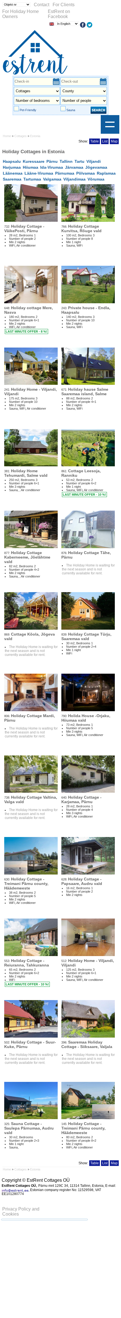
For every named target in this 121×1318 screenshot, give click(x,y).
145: (83, 1128)
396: (86, 1044)
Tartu (79, 161)
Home (7, 136)
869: (29, 636)
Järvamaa (74, 167)
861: (81, 473)
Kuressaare (33, 161)
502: (30, 1044)
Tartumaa (32, 179)
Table (94, 141)
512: (87, 962)
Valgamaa (52, 179)
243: (85, 310)
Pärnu (52, 161)
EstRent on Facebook (59, 14)
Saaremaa (12, 179)
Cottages (20, 136)
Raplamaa (106, 173)
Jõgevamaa (96, 167)
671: (84, 391)
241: (30, 391)
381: (26, 473)
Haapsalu (12, 161)
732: (24, 228)
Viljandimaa (74, 179)
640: (81, 799)
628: (81, 881)
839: (86, 636)
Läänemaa (13, 173)
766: (81, 228)
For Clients (64, 4)
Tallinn (66, 161)
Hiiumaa (30, 167)
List (104, 141)
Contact (41, 4)
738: (30, 799)
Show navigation (110, 124)
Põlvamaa (85, 173)
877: (27, 557)
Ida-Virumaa (51, 167)
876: (86, 554)
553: (26, 962)
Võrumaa (96, 179)
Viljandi (93, 161)
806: (29, 717)
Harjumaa (12, 167)
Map (114, 141)
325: (29, 1128)
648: (28, 310)
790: (85, 717)
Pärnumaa (64, 173)
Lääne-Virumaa (38, 173)
